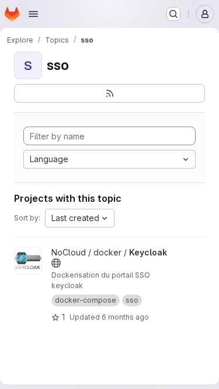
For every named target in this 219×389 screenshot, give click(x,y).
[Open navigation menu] (33, 14)
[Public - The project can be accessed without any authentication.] (56, 263)
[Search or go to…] (173, 14)
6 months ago (125, 317)
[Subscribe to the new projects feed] (109, 93)
